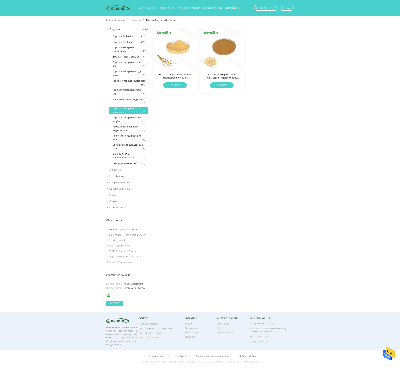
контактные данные (119, 188)
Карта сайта (180, 356)
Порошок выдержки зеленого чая (128, 64)
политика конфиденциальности (212, 356)
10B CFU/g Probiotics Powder (121, 251)
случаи (113, 201)
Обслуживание (192, 328)
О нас (171, 7)
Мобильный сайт (248, 356)
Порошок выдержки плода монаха (128, 73)
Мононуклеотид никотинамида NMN (128, 155)
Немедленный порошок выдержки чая (128, 128)
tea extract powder (135, 234)
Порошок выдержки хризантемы (128, 49)
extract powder (114, 234)
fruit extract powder (117, 240)
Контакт (175, 85)
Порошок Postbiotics (128, 42)
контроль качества (119, 182)
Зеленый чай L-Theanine (128, 56)
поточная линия (225, 332)
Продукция (150, 7)
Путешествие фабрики (188, 7)
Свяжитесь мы (232, 7)
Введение (190, 336)
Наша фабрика (116, 176)
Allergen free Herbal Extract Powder (124, 256)
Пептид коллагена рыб (128, 163)
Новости (113, 194)
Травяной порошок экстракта (122, 229)
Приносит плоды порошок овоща (128, 137)
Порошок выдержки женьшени (128, 110)
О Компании (115, 169)
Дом (141, 7)
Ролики (162, 7)
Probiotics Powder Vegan (119, 262)
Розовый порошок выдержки (128, 101)
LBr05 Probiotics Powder (119, 245)
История (189, 323)
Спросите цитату (266, 7)
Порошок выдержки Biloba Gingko (128, 119)
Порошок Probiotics (128, 36)
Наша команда (192, 332)
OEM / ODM (223, 323)
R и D (219, 328)
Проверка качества (212, 7)
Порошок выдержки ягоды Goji (128, 91)
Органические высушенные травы (128, 146)
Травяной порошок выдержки (128, 82)
